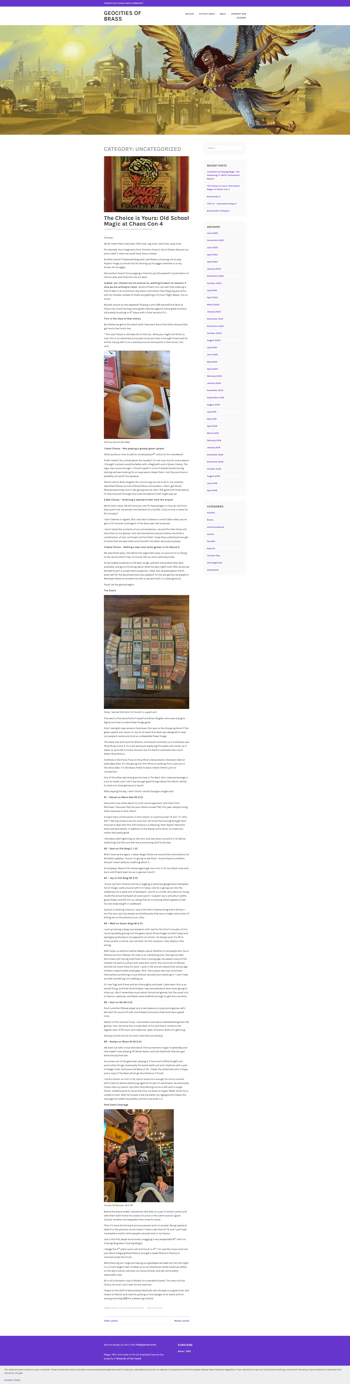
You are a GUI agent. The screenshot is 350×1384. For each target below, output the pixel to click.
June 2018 (212, 483)
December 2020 (215, 326)
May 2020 (212, 361)
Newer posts (181, 1320)
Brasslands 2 (213, 196)
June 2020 (212, 354)
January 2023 (214, 269)
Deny (17, 1380)
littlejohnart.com (146, 1344)
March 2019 (213, 433)
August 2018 (213, 476)
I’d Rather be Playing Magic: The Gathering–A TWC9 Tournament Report (223, 175)
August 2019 (213, 404)
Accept (8, 1380)
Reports (211, 548)
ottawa (129, 1308)
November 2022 (215, 276)
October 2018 (214, 469)
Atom (181, 1351)
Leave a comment (154, 1308)
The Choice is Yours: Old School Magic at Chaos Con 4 (146, 221)
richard (126, 229)
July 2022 (212, 290)
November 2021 (215, 318)
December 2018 (215, 454)
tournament (138, 1308)
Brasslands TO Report (218, 210)
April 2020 (212, 369)
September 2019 (215, 397)
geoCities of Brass (122, 16)
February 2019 (214, 440)
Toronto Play (213, 555)
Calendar (241, 18)
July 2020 (212, 347)
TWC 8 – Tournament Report (222, 203)
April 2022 (212, 297)
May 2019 (212, 419)
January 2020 (214, 383)
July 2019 (211, 411)
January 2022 (214, 311)
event (122, 1308)
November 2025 (215, 240)
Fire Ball (211, 541)
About (223, 14)
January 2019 (213, 447)
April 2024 (212, 254)
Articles (189, 14)
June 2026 (212, 233)
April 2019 (212, 426)
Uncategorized (145, 229)
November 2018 (215, 461)
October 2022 (214, 283)
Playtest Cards (207, 14)
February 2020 (214, 376)
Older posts (111, 1320)
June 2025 (212, 247)
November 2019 (215, 390)
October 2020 (214, 333)
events (210, 534)
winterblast (213, 570)
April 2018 (212, 490)
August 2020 (214, 340)
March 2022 (213, 304)
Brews (210, 519)
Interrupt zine (238, 14)
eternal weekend (215, 527)
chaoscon (114, 1308)
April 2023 (212, 261)
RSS (188, 1351)
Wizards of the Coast (128, 1358)
